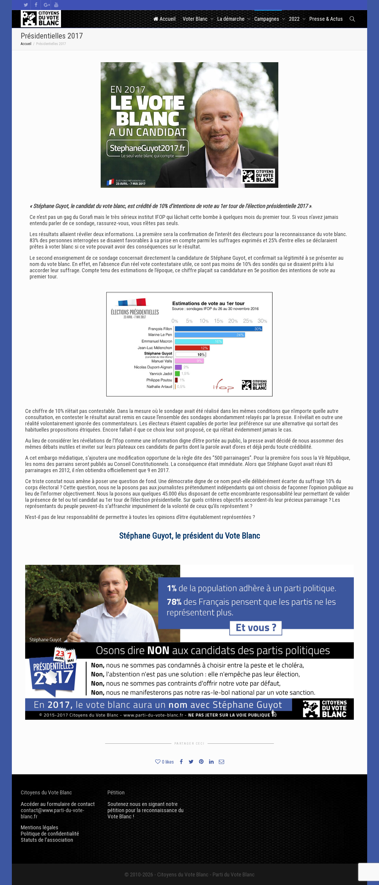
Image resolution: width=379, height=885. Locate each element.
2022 (295, 19)
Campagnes (267, 19)
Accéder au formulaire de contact (58, 804)
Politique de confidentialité (50, 833)
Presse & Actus (326, 19)
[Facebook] (36, 5)
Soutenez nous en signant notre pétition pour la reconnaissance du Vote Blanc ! (145, 810)
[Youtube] (56, 5)
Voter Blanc (196, 19)
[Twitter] (26, 5)
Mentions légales (39, 827)
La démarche (231, 19)
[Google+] (46, 5)
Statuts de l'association (47, 839)
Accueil (167, 19)
